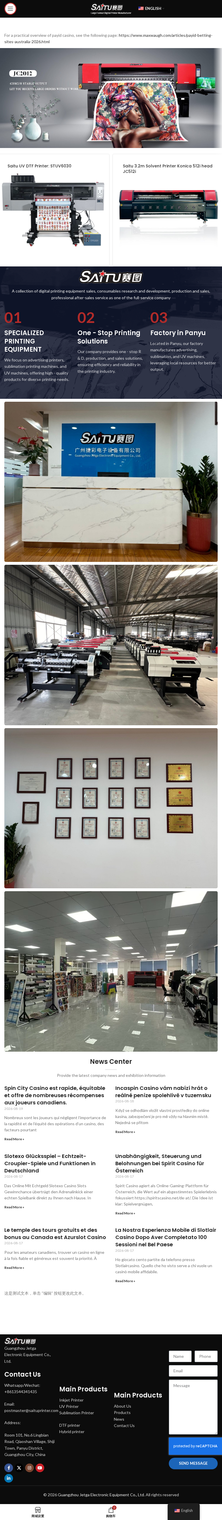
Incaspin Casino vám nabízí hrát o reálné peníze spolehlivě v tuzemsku (163, 1091)
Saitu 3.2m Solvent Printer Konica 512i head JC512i (167, 169)
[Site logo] (111, 8)
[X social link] (19, 1468)
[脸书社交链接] (8, 1468)
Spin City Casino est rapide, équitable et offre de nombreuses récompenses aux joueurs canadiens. (54, 1095)
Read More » (14, 1139)
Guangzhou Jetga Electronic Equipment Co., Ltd (101, 1494)
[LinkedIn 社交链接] (8, 1478)
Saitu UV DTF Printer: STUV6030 (39, 166)
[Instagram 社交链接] (29, 1468)
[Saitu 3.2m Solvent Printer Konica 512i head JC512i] (169, 210)
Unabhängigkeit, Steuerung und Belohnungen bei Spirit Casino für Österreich (159, 1163)
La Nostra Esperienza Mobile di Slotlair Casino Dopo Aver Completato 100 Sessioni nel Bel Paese (165, 1237)
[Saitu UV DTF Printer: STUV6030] (53, 210)
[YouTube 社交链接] (40, 1468)
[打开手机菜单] (10, 8)
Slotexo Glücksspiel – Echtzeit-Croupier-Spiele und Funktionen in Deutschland (50, 1163)
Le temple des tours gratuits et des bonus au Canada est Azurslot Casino (55, 1233)
